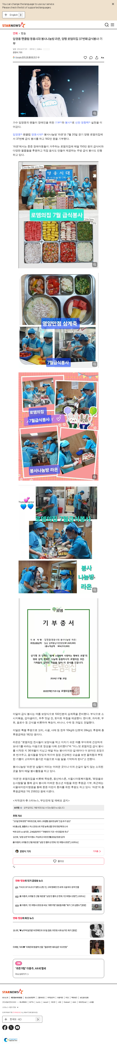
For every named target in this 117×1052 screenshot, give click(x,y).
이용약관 (60, 997)
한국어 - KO (16, 1019)
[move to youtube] (17, 1027)
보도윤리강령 (84, 997)
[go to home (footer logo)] (13, 991)
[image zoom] (94, 113)
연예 (15, 33)
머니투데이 (23, 1002)
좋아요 (61, 861)
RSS (67, 997)
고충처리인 (41, 997)
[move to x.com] (11, 1027)
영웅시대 (36, 134)
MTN (31, 1002)
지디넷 (53, 1002)
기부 (57, 122)
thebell (67, 1002)
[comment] (91, 57)
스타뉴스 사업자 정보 (9, 1007)
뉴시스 (38, 1002)
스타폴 (91, 1002)
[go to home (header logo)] (14, 25)
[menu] (112, 24)
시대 (59, 1002)
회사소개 (5, 997)
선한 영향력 (82, 122)
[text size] (102, 57)
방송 (23, 33)
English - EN (16, 15)
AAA (74, 1002)
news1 (45, 1002)
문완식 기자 (17, 52)
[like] (85, 57)
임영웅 (17, 134)
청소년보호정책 (30, 997)
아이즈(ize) (83, 1002)
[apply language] (20, 15)
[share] (96, 57)
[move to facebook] (4, 1027)
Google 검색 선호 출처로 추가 (26, 57)
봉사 (67, 122)
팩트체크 (74, 997)
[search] (106, 24)
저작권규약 (51, 997)
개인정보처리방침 (16, 997)
